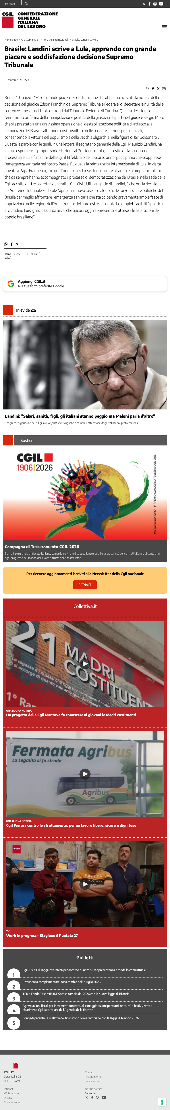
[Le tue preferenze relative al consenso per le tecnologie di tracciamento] (162, 1102)
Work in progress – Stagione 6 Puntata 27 (42, 935)
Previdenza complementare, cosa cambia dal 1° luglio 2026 (61, 982)
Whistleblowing (13, 1093)
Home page (11, 39)
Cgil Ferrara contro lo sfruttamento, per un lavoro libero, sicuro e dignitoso (71, 825)
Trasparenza (92, 1081)
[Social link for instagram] (155, 4)
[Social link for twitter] (144, 4)
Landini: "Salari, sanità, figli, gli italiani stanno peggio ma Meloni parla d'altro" (80, 416)
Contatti (89, 1072)
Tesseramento (93, 1076)
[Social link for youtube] (161, 4)
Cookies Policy (12, 1102)
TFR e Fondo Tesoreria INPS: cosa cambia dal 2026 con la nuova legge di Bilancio (76, 994)
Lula (7, 257)
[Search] (26, 4)
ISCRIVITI (85, 585)
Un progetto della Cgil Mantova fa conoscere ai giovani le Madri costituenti (71, 715)
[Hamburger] (164, 26)
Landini (32, 254)
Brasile (18, 254)
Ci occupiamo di (30, 39)
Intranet (10, 4)
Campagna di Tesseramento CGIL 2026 (42, 546)
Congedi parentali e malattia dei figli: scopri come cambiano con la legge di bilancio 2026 (81, 1018)
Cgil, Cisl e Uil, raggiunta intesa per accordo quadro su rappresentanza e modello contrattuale (84, 970)
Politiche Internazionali (55, 39)
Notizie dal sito (93, 1089)
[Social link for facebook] (149, 4)
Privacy (8, 1097)
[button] (147, 88)
